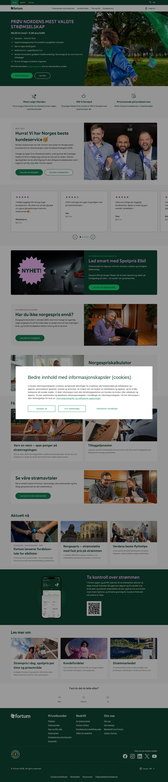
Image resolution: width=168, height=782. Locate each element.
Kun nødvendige (72, 408)
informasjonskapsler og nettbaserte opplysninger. (78, 398)
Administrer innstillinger (107, 408)
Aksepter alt (41, 408)
